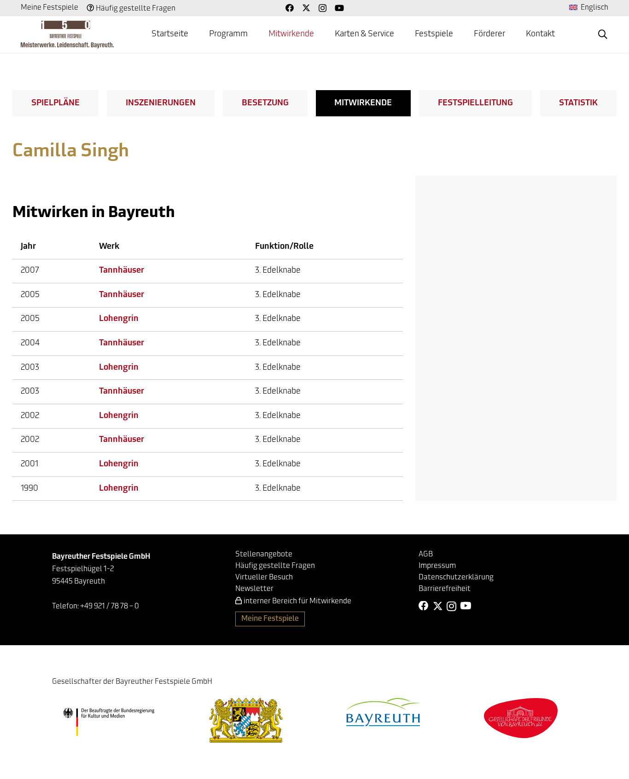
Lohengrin (119, 319)
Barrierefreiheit (445, 589)
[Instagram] (322, 8)
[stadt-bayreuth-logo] (383, 712)
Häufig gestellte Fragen (135, 8)
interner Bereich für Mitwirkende (297, 601)
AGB (426, 554)
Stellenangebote (263, 554)
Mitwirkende (363, 103)
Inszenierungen (161, 103)
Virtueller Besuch (264, 577)
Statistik (578, 103)
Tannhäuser (121, 271)
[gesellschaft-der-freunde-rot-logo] (521, 718)
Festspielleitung (475, 103)
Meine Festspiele (49, 7)
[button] (603, 34)
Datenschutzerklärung (456, 577)
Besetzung (265, 103)
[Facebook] (289, 8)
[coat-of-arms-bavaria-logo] (246, 720)
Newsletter (254, 589)
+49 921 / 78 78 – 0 (109, 606)
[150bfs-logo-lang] (67, 34)
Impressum (437, 566)
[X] (306, 8)
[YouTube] (339, 8)
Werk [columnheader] (109, 247)
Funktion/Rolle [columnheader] (284, 247)
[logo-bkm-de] (108, 722)
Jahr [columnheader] (28, 247)
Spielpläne (55, 103)
